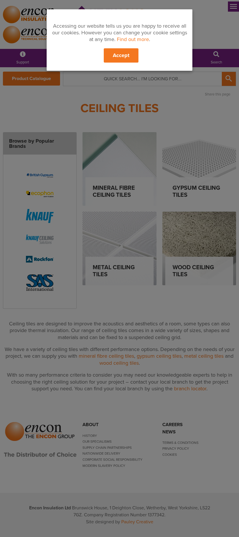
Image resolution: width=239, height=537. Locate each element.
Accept (121, 55)
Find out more (133, 39)
